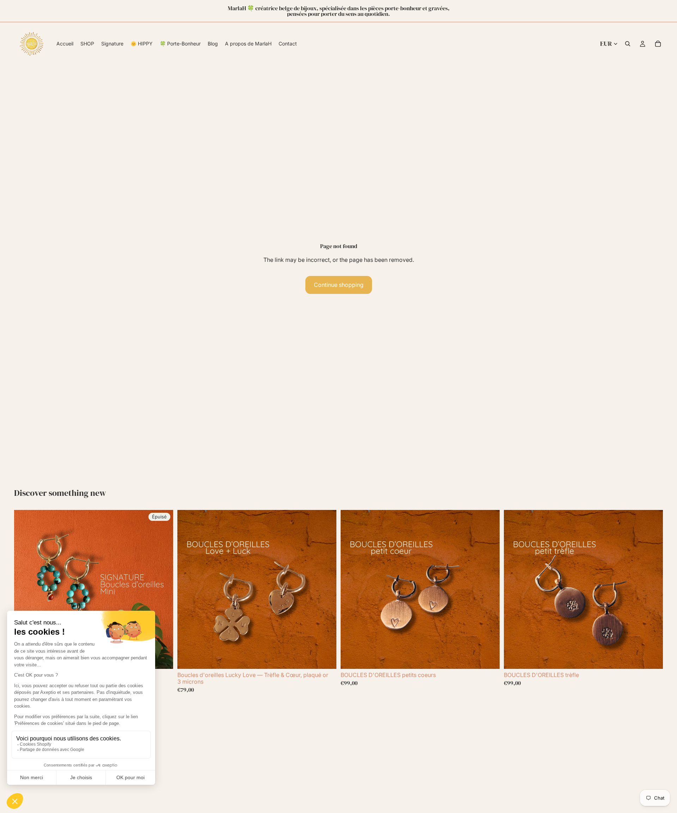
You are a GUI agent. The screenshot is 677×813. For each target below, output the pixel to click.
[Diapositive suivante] (162, 589)
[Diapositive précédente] (24, 589)
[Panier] (658, 43)
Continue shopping (339, 284)
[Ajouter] (325, 658)
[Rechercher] (627, 43)
